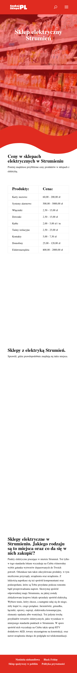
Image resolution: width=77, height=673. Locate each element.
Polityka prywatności (53, 664)
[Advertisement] (38, 86)
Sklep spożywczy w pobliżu (23, 664)
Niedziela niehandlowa (28, 659)
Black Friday (51, 659)
